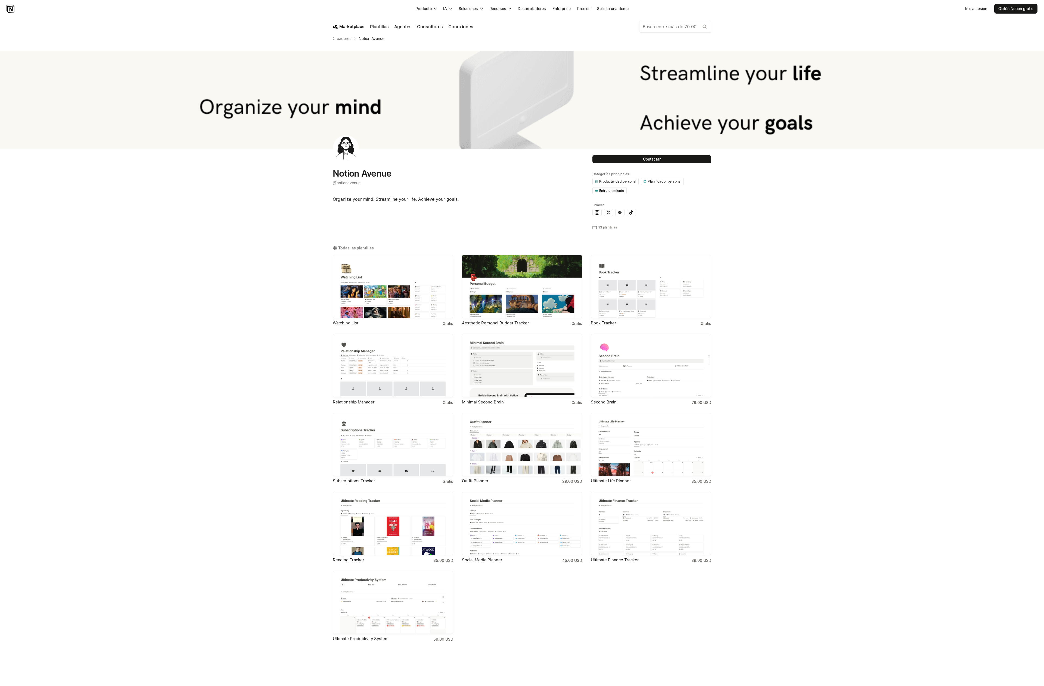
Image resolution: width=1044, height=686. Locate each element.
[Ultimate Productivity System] (393, 602)
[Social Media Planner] (522, 523)
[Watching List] (393, 286)
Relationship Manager (354, 402)
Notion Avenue (371, 38)
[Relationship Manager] (393, 365)
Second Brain (604, 402)
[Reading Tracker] (393, 523)
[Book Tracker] (651, 286)
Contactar (652, 159)
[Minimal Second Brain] (522, 365)
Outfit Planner (475, 480)
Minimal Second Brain (483, 402)
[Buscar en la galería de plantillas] (705, 26)
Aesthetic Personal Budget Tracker (495, 322)
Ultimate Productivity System (361, 638)
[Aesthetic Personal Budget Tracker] (522, 286)
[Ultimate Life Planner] (651, 444)
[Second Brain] (651, 365)
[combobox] (675, 27)
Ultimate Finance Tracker (615, 559)
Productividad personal (617, 181)
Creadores (342, 38)
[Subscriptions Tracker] (393, 444)
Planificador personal (664, 181)
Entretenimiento (611, 191)
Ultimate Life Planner (611, 480)
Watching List (345, 322)
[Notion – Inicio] (11, 8)
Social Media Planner (482, 559)
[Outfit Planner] (522, 444)
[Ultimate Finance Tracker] (651, 523)
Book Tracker (603, 322)
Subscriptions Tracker (354, 480)
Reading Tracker (348, 559)
